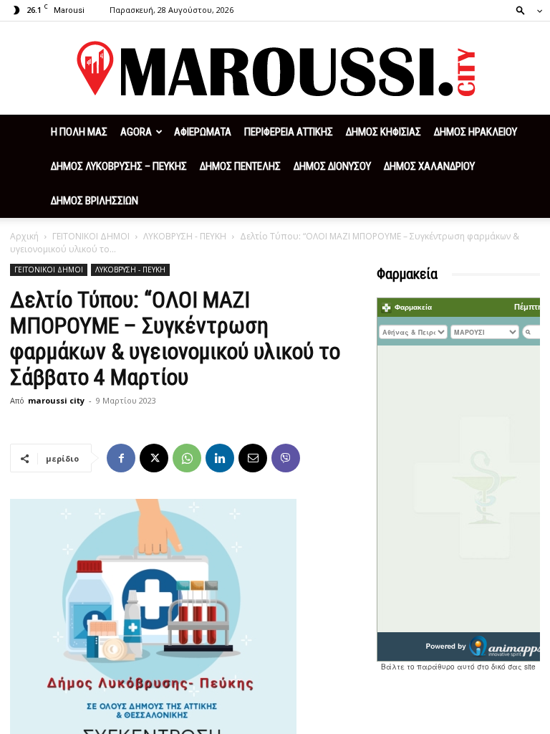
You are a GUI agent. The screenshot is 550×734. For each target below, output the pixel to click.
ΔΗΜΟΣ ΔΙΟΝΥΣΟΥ (332, 166)
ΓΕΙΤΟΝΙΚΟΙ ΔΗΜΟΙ (91, 236)
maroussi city (56, 400)
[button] (525, 9)
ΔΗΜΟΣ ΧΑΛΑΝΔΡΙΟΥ (429, 166)
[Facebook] (121, 458)
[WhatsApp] (187, 458)
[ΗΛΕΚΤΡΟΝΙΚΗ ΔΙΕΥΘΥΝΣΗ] (252, 458)
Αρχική (24, 236)
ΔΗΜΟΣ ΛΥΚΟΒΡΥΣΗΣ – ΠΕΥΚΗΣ (119, 166)
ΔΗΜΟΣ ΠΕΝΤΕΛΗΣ (240, 166)
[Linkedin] (220, 458)
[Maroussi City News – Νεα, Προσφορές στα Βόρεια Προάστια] (275, 69)
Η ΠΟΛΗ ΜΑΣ (79, 131)
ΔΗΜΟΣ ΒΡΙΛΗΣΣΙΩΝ (94, 200)
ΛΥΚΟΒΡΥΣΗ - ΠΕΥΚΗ (184, 236)
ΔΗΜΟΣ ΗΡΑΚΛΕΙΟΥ (475, 131)
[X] (154, 458)
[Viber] (285, 458)
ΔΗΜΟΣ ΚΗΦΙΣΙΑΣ (383, 131)
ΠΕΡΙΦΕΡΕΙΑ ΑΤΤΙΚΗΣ (288, 131)
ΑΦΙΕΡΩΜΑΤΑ (202, 131)
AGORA (136, 131)
